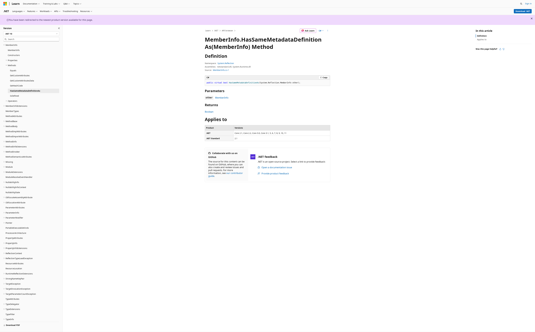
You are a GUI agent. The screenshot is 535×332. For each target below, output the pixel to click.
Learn (208, 30)
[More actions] (327, 31)
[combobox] (31, 33)
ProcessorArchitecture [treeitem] (16, 233)
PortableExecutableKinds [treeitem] (17, 228)
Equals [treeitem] (13, 70)
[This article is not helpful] (503, 49)
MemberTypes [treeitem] (12, 111)
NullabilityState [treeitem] (13, 192)
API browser (227, 30)
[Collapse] (59, 28)
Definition (482, 36)
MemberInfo (221, 97)
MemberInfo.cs (220, 70)
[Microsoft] (5, 4)
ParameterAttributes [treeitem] (15, 207)
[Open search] (521, 3)
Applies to (481, 39)
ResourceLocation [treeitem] (14, 268)
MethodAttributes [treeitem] (14, 116)
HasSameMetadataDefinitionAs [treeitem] (25, 90)
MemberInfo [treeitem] (14, 50)
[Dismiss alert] (531, 18)
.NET (216, 30)
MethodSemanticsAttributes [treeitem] (19, 156)
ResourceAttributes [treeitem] (15, 263)
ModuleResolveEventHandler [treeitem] (19, 177)
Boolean (209, 111)
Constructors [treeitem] (14, 55)
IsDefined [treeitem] (14, 95)
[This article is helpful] (500, 49)
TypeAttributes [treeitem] (12, 299)
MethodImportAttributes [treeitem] (17, 136)
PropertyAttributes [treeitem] (14, 238)
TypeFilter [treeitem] (10, 314)
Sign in (528, 3)
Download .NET (522, 11)
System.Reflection (225, 63)
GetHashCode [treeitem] (16, 85)
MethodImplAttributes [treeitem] (16, 131)
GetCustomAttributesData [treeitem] (22, 80)
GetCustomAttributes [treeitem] (20, 75)
